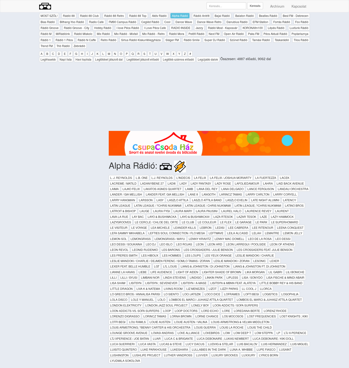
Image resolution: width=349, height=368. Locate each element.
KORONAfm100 (253, 28)
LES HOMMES (171, 255)
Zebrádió (79, 46)
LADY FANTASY (201, 183)
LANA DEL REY (207, 189)
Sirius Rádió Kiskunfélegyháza (141, 40)
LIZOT (213, 289)
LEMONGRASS (141, 239)
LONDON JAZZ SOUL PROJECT (166, 305)
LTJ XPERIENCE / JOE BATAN (129, 338)
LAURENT (282, 211)
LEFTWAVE (216, 233)
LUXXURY (248, 355)
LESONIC (259, 261)
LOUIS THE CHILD (259, 327)
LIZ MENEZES (195, 289)
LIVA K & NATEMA (148, 289)
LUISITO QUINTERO (123, 349)
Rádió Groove (50, 28)
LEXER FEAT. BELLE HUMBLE (130, 266)
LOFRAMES (232, 294)
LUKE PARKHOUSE (154, 349)
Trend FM (47, 46)
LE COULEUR (207, 222)
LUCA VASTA (147, 344)
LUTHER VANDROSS (178, 355)
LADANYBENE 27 (152, 183)
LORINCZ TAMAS (154, 316)
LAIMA (114, 189)
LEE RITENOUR (262, 227)
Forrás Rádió (281, 22)
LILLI (113, 277)
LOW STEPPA (264, 333)
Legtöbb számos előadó (178, 59)
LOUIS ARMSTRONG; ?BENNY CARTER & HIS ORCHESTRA (150, 327)
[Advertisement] (209, 97)
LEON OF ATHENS (282, 244)
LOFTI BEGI (251, 294)
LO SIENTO (171, 294)
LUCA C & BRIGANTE (179, 338)
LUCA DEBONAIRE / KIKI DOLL (273, 338)
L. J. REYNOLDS (121, 178)
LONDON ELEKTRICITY (125, 305)
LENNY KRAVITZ (200, 239)
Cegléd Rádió (150, 22)
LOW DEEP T (242, 333)
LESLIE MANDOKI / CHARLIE (255, 255)
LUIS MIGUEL (299, 344)
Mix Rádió (103, 34)
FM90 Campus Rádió (122, 22)
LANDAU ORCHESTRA (293, 189)
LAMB (189, 189)
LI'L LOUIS (170, 266)
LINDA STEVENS (174, 277)
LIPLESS (232, 277)
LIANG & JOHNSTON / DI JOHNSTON (205, 266)
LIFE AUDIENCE (161, 272)
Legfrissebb (48, 59)
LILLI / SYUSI (128, 277)
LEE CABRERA (238, 227)
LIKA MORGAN (255, 272)
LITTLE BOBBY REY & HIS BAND (280, 283)
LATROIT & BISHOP (123, 211)
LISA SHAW (117, 283)
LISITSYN (135, 283)
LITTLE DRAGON (121, 289)
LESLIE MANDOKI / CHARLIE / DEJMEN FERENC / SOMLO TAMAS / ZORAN (160, 261)
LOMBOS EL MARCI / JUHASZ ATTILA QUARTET (201, 299)
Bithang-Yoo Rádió (72, 22)
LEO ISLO (166, 244)
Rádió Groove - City (76, 28)
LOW (226, 333)
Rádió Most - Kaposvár (222, 28)
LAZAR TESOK (246, 217)
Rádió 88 (69, 16)
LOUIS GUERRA (205, 327)
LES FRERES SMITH (123, 255)
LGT (156, 266)
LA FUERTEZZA (265, 178)
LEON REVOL (119, 250)
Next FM (214, 34)
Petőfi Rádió (196, 34)
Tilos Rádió (301, 40)
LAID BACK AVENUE (290, 183)
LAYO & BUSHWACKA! (195, 217)
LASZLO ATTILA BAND (207, 200)
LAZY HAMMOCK (282, 217)
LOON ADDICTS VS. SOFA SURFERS (134, 311)
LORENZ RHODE (275, 311)
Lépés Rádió (276, 28)
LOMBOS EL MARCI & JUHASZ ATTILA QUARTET (269, 299)
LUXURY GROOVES (225, 355)
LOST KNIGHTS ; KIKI (294, 316)
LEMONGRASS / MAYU (170, 239)
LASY (160, 200)
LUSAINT (285, 349)
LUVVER (202, 355)
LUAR (157, 338)
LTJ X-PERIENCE (295, 333)
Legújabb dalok (208, 59)
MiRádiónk (63, 34)
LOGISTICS (270, 294)
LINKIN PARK (214, 277)
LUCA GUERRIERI (122, 344)
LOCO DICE (212, 294)
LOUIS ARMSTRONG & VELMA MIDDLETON (240, 322)
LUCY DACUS (195, 344)
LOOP (167, 311)
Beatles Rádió (268, 16)
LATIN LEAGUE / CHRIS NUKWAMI (208, 205)
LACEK (284, 178)
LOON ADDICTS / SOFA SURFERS (235, 305)
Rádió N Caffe (87, 40)
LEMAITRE (272, 233)
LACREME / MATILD (123, 183)
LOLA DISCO (118, 299)
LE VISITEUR (118, 227)
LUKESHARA (179, 349)
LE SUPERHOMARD (284, 222)
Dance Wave (183, 22)
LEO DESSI (282, 239)
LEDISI (219, 227)
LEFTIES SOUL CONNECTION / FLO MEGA (176, 233)
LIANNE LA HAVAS (122, 272)
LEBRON (206, 227)
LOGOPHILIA (289, 294)
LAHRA (268, 183)
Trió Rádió (63, 46)
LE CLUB (188, 222)
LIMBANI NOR (150, 277)
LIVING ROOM (173, 289)
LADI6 (172, 183)
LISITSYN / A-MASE (194, 283)
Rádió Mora (176, 34)
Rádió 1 (46, 40)
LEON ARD (215, 244)
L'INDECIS (183, 178)
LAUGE (144, 211)
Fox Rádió (301, 22)
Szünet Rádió (238, 40)
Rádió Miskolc (83, 34)
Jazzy (199, 28)
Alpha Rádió (180, 16)
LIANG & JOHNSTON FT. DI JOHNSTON (259, 266)
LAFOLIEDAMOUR (247, 183)
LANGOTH (209, 194)
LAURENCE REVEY (258, 211)
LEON (200, 244)
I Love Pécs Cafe (155, 28)
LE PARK (261, 222)
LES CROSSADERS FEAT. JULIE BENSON (264, 250)
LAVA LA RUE (119, 217)
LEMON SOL (118, 239)
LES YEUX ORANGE (218, 255)
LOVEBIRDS (211, 333)
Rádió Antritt (201, 16)
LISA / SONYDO (252, 277)
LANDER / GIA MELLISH (126, 194)
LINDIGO (195, 277)
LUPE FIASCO (266, 349)
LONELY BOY (200, 305)
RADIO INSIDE (180, 28)
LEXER (274, 261)
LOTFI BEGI (117, 322)
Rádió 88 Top (137, 16)
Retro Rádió (108, 40)
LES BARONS (171, 250)
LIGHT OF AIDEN (187, 272)
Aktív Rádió (159, 16)
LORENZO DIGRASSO (125, 316)
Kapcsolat (299, 6)
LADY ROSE (223, 183)
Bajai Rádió (222, 16)
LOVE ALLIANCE (189, 333)
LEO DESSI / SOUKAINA (126, 244)
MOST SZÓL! (49, 16)
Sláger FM (172, 40)
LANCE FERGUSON (260, 189)
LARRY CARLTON (257, 194)
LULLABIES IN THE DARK (209, 349)
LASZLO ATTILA (177, 200)
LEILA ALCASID (237, 233)
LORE (226, 311)
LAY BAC (138, 217)
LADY (183, 183)
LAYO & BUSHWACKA (162, 217)
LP (278, 333)
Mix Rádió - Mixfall (126, 34)
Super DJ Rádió (214, 40)
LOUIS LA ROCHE (232, 327)
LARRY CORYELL (285, 194)
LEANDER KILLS (185, 227)
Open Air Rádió (234, 34)
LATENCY (289, 200)
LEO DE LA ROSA (260, 239)
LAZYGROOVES (120, 222)
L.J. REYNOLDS (162, 178)
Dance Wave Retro (209, 22)
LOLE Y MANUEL (142, 299)
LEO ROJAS (184, 244)
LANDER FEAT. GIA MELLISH (165, 194)
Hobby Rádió (102, 28)
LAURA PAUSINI (206, 211)
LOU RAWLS (137, 322)
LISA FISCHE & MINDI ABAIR (285, 277)
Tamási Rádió (261, 40)
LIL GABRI (275, 272)
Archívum (277, 6)
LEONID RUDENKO (145, 250)
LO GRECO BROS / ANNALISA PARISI (135, 294)
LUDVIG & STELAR (220, 344)
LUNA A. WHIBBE (241, 349)
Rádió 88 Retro (114, 16)
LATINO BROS (294, 205)
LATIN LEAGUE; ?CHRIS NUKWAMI (258, 205)
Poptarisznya (300, 34)
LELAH (256, 233)
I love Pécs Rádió (128, 28)
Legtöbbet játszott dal (109, 59)
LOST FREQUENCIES (261, 316)
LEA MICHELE (160, 227)
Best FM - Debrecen (295, 16)
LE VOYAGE (139, 227)
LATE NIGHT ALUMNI (265, 200)
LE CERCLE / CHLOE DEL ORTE (156, 222)
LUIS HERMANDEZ (274, 344)
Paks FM (253, 34)
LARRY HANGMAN (122, 200)
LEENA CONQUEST (290, 227)
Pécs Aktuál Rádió (275, 34)
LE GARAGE (243, 222)
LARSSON (146, 200)
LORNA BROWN (181, 316)
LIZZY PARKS (229, 289)
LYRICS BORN (268, 355)
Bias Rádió (48, 22)
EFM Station (260, 22)
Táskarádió (282, 40)
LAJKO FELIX (131, 189)
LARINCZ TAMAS (230, 194)
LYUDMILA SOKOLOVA (125, 360)
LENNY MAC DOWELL (229, 239)
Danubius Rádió (237, 22)
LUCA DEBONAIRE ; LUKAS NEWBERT (223, 338)
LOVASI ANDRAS (162, 333)
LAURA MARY (183, 211)
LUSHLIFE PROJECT (146, 355)
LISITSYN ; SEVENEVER (161, 283)
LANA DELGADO (232, 189)
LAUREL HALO (231, 211)
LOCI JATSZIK (192, 294)
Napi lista (66, 59)
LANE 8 (193, 194)
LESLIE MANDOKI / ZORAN (232, 261)
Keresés (255, 6)
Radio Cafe (96, 22)
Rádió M (46, 34)
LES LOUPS (193, 255)
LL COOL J (249, 289)
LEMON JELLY (292, 233)
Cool (167, 22)
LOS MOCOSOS (232, 316)
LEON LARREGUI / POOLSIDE (246, 244)
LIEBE (143, 272)
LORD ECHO (209, 311)
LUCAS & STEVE (171, 344)
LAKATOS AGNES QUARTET (162, 189)
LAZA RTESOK (223, 217)
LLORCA (266, 289)
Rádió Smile (192, 40)
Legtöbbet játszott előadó (143, 59)
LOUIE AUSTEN (160, 322)
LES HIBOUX (149, 255)
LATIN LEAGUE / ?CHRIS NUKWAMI (157, 205)
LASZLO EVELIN (236, 200)
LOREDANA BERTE (247, 311)
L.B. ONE (142, 178)
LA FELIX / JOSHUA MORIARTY (230, 178)
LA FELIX (200, 178)
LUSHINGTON (119, 355)
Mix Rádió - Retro (153, 34)
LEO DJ (151, 244)
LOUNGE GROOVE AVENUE (128, 333)
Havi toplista (83, 59)
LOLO (161, 299)
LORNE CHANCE (206, 316)
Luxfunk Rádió (299, 28)
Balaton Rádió (244, 16)
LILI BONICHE (295, 272)
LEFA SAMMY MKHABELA (127, 233)
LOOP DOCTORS (186, 311)
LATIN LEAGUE (120, 205)
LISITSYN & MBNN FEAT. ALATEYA (233, 283)
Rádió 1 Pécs (64, 40)
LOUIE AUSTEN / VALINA (190, 322)
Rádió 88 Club (89, 16)
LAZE (263, 217)
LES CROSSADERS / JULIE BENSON (208, 250)
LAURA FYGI (161, 211)
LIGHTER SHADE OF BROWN (221, 272)
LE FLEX (225, 222)
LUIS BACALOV (247, 344)
